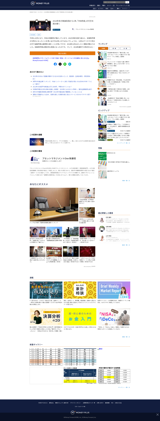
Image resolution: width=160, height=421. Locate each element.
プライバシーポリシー (75, 403)
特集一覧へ (125, 180)
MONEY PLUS (33, 12)
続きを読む (62, 53)
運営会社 (51, 403)
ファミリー (125, 8)
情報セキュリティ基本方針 (61, 403)
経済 (39, 35)
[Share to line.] (64, 64)
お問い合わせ (100, 403)
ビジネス (100, 8)
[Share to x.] (60, 64)
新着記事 (92, 5)
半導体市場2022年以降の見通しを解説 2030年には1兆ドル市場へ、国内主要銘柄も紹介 (62, 89)
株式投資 (33, 35)
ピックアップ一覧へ (123, 143)
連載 (98, 5)
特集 (103, 5)
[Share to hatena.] (69, 64)
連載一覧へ (125, 337)
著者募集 (107, 403)
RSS (112, 403)
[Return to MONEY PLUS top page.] (40, 3)
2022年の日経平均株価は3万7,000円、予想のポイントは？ (52, 87)
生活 (94, 8)
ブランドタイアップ (122, 5)
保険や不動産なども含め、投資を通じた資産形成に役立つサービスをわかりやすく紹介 (61, 94)
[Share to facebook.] (55, 64)
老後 (106, 8)
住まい (112, 8)
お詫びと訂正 (118, 403)
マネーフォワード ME (80, 406)
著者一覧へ (125, 245)
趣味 (118, 8)
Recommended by (87, 266)
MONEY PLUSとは (43, 403)
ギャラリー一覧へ (123, 387)
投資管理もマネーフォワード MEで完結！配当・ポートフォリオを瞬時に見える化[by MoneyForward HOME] (61, 59)
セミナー (110, 5)
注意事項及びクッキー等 (89, 403)
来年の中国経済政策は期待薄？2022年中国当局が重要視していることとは (57, 92)
